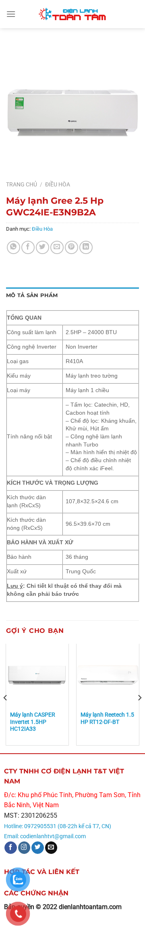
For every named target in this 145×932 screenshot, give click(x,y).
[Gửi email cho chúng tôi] (51, 847)
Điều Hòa (57, 184)
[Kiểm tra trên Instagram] (24, 847)
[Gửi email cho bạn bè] (57, 247)
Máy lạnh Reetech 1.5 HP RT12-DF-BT (107, 718)
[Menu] (11, 14)
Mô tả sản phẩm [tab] (32, 295)
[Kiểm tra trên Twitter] (37, 847)
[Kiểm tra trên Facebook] (10, 847)
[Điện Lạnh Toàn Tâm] (72, 14)
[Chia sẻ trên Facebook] (28, 247)
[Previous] (6, 697)
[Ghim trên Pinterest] (71, 247)
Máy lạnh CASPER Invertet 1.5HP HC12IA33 (32, 721)
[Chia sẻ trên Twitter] (42, 247)
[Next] (139, 697)
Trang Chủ (21, 184)
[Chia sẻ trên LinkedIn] (86, 247)
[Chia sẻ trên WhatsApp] (13, 247)
